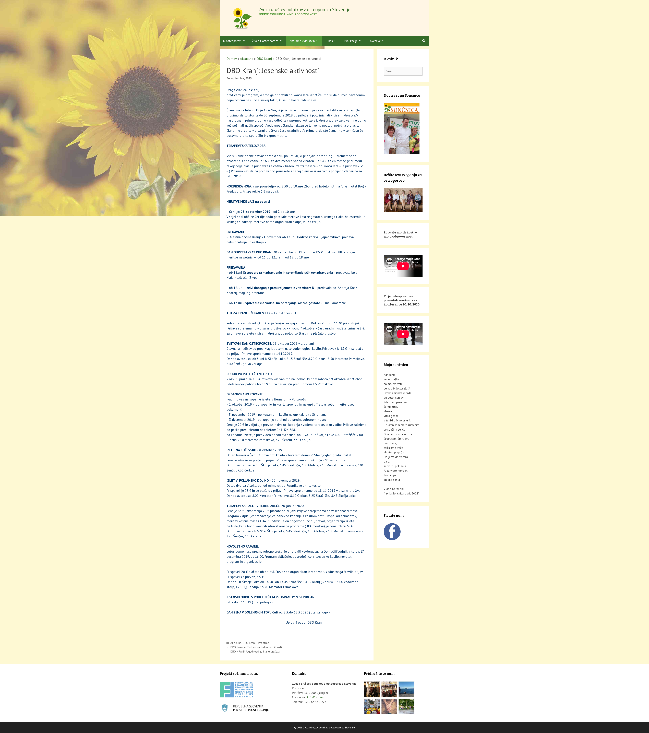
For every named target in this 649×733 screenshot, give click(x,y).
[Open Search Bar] (424, 41)
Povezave (374, 41)
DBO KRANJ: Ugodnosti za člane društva (255, 651)
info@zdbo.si (315, 697)
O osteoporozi (232, 41)
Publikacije (350, 41)
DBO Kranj (264, 58)
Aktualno (246, 58)
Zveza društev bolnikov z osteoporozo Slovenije (304, 9)
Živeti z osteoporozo (265, 41)
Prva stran (263, 643)
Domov (231, 58)
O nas (329, 41)
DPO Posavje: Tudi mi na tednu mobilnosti (256, 647)
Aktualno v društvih (302, 41)
